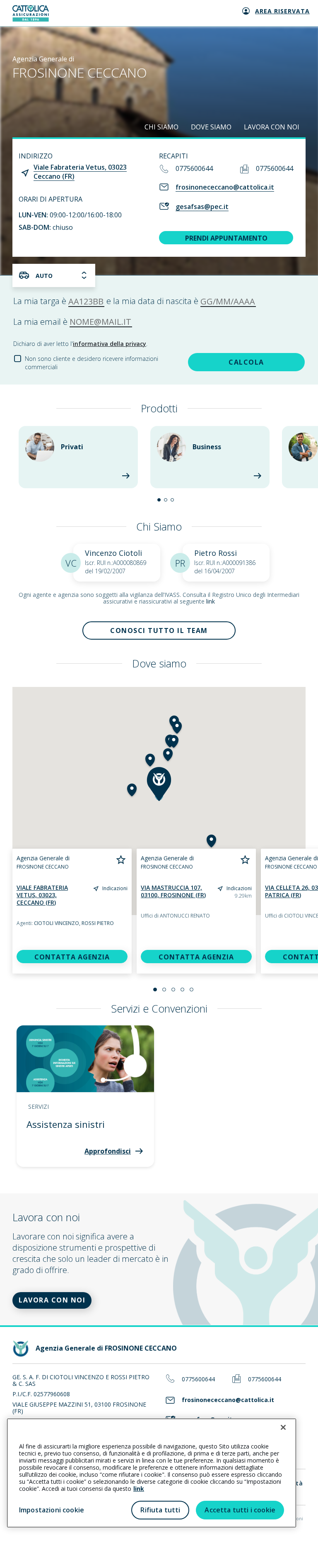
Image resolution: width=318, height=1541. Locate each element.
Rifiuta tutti (160, 1509)
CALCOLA (246, 362)
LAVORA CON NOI (271, 126)
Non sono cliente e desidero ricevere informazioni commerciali (91, 363)
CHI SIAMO (161, 126)
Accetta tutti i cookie (240, 1509)
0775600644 (194, 168)
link (210, 601)
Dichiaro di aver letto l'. (80, 344)
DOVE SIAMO (211, 126)
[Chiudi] (283, 1427)
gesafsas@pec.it (202, 206)
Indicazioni (115, 888)
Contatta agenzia (72, 957)
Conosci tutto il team (159, 630)
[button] (159, 499)
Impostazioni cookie (51, 1509)
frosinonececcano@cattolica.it (225, 187)
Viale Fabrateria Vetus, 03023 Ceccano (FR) (80, 172)
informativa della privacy (109, 344)
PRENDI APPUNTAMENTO (226, 238)
